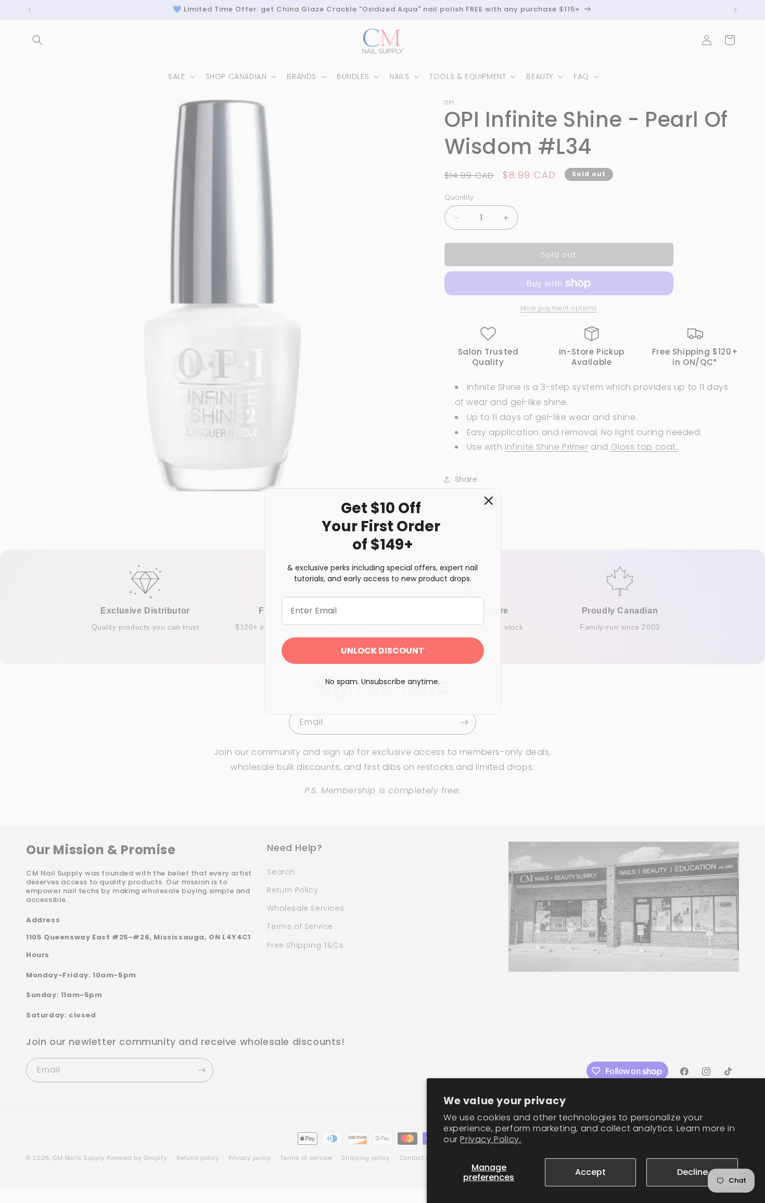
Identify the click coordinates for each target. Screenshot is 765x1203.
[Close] (488, 500)
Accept (590, 1172)
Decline (692, 1172)
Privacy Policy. (490, 1139)
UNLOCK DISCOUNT (382, 651)
